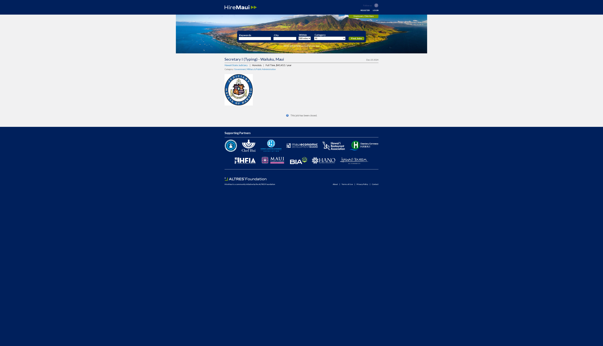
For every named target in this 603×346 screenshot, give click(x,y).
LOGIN (375, 10)
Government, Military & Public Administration (255, 69)
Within (303, 35)
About (335, 184)
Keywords (245, 35)
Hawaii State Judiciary (236, 65)
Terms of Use (347, 184)
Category (320, 35)
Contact (375, 184)
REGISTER (365, 10)
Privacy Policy (362, 184)
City (276, 35)
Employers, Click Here (364, 16)
